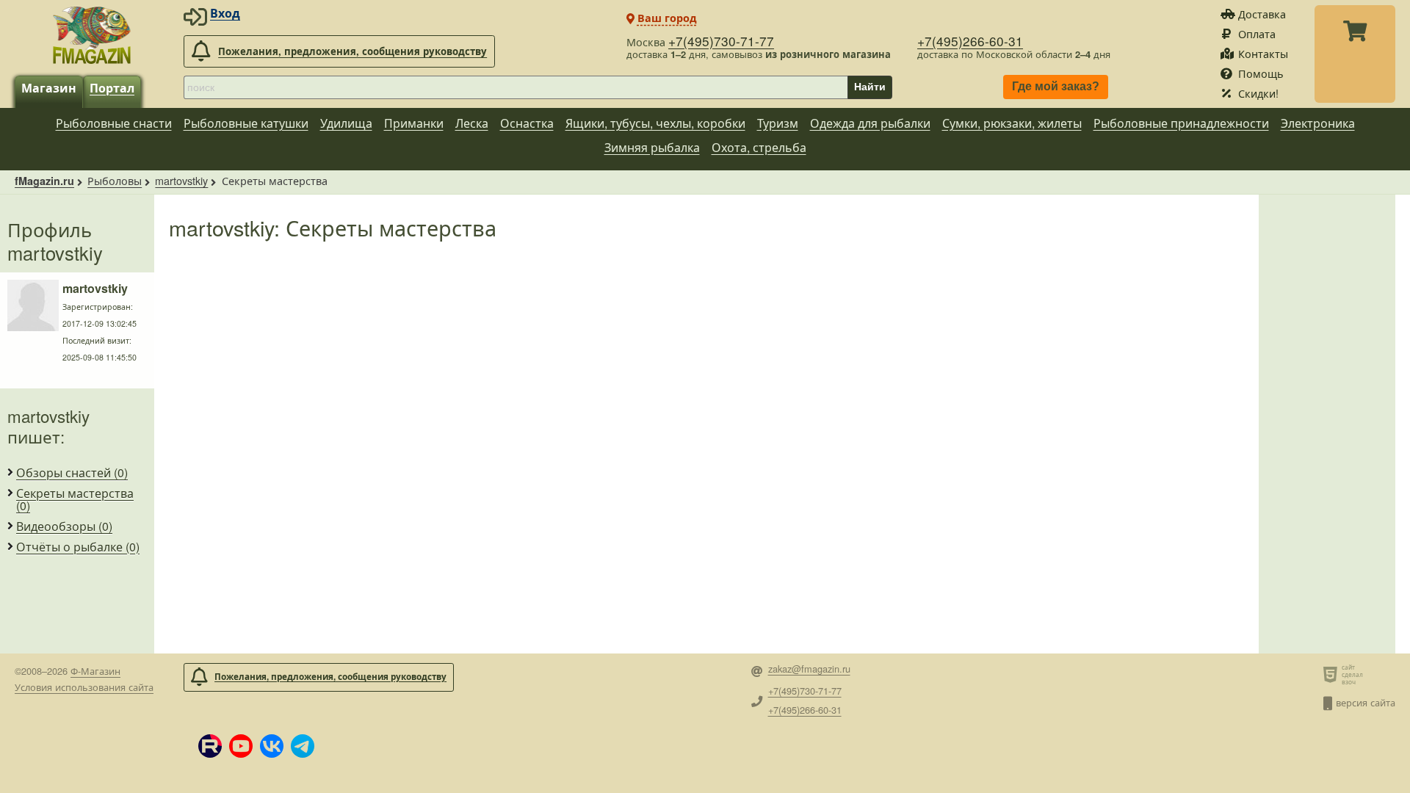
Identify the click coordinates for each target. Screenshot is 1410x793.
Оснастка (527, 123)
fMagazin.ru (44, 180)
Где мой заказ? (1055, 87)
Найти (870, 87)
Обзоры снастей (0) (72, 472)
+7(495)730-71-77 (721, 41)
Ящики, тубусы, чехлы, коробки (655, 123)
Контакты (1263, 53)
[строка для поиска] (515, 87)
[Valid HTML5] (1332, 674)
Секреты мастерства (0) (75, 500)
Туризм (777, 123)
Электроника (1318, 123)
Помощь (1261, 73)
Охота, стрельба (759, 147)
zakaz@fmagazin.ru (809, 669)
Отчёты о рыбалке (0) (78, 547)
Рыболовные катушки (246, 123)
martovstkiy (181, 180)
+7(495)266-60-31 (970, 41)
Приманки (414, 123)
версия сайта (1365, 702)
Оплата (1257, 33)
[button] (210, 746)
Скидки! (1258, 93)
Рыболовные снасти (114, 123)
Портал (112, 87)
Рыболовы (114, 180)
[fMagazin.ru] (92, 34)
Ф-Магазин (95, 671)
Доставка (1262, 13)
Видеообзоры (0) (64, 526)
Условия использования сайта (84, 687)
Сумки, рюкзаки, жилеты (1012, 123)
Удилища (346, 123)
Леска (471, 123)
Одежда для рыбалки (870, 123)
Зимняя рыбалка (652, 147)
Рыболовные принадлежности (1181, 123)
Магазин (48, 87)
